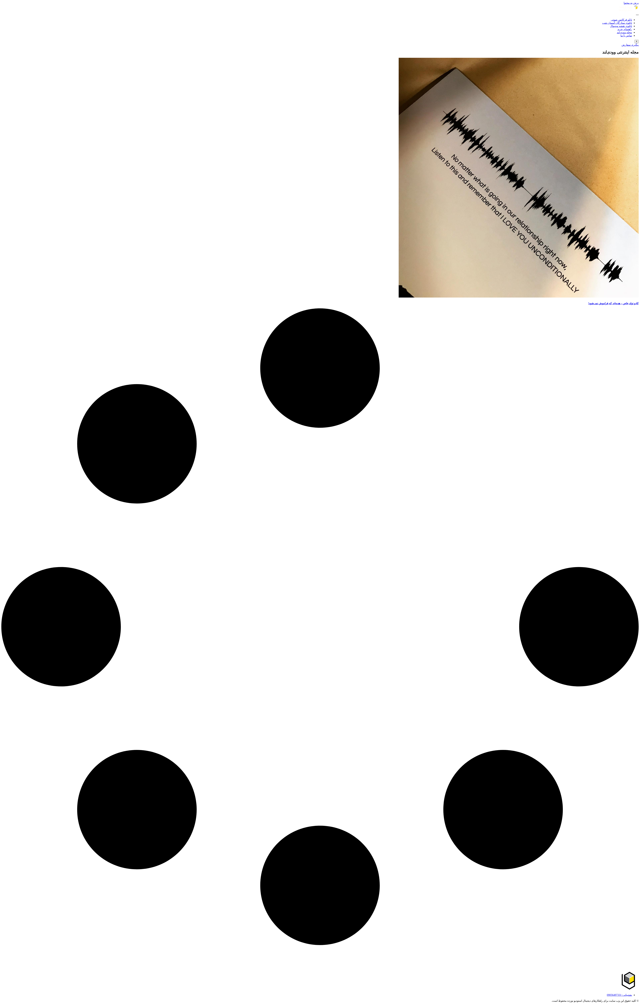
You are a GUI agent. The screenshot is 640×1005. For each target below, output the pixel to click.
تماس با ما (626, 35)
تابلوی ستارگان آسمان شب (617, 22)
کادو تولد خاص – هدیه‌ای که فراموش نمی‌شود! (613, 303)
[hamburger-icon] (637, 14)
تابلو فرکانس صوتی (621, 19)
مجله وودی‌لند (624, 32)
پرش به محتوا (631, 2)
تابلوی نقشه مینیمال (621, 26)
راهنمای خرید (625, 29)
